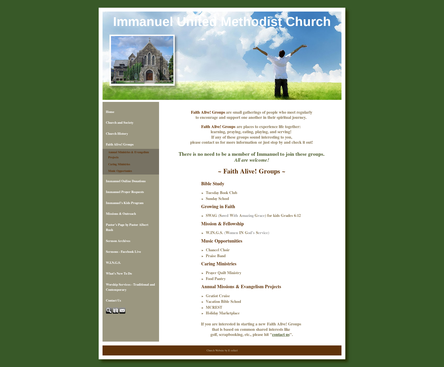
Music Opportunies (120, 171)
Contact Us (113, 300)
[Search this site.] (109, 312)
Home (110, 111)
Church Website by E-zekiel (222, 350)
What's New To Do (119, 273)
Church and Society (119, 122)
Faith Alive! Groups (120, 144)
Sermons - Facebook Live (123, 251)
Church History (117, 133)
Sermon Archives (118, 240)
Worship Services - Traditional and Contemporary (130, 287)
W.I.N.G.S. (113, 262)
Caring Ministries (119, 164)
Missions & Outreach (121, 213)
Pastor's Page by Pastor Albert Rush (127, 227)
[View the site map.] (116, 312)
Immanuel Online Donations (126, 181)
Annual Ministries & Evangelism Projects (128, 154)
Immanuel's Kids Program (125, 202)
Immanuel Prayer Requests (125, 191)
